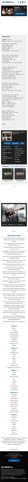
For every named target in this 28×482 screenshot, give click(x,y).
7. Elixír (16, 146)
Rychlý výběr (19, 13)
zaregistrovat (14, 455)
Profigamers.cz (7, 439)
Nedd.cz (18, 441)
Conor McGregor (14, 389)
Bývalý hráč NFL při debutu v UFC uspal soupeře (14, 321)
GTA (14, 356)
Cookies (6, 477)
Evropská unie (14, 341)
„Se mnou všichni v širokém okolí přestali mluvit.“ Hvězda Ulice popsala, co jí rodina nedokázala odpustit (14, 239)
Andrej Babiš (14, 394)
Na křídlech (14, 430)
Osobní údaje (11, 477)
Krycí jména (14, 428)
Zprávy (7, 438)
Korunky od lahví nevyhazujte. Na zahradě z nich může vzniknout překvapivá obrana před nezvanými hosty (14, 273)
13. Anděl (17, 159)
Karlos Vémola (14, 386)
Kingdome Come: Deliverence (14, 367)
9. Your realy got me (19, 151)
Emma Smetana (14, 410)
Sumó (14, 384)
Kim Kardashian (14, 402)
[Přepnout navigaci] (20, 2)
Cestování (18, 438)
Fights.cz (14, 370)
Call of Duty (14, 363)
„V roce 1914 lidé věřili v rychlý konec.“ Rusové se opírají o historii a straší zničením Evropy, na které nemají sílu (14, 312)
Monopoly (14, 422)
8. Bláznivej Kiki (18, 148)
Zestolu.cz (14, 415)
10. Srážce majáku (19, 153)
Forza (14, 360)
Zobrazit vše (23, 166)
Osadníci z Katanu (14, 420)
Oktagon (14, 374)
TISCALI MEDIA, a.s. (13, 478)
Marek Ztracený (14, 406)
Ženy (14, 438)
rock (19, 10)
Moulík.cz (23, 441)
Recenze (14, 350)
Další (22, 143)
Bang (14, 419)
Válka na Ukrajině (14, 332)
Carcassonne (14, 417)
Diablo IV (14, 358)
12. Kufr (17, 157)
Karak (14, 432)
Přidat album (15, 166)
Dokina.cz (10, 442)
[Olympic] (7, 10)
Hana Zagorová (14, 398)
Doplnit (14, 460)
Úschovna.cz (13, 441)
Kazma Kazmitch (14, 400)
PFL (14, 378)
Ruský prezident (14, 337)
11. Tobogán (18, 155)
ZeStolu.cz (14, 439)
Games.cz (14, 348)
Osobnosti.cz (14, 392)
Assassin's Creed (14, 352)
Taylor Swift (14, 408)
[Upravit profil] (25, 8)
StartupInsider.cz (17, 444)
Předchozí (7, 143)
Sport (11, 438)
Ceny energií (14, 339)
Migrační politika (14, 334)
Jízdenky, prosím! (14, 434)
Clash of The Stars (14, 376)
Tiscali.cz (14, 326)
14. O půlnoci (18, 161)
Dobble (14, 424)
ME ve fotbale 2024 (14, 336)
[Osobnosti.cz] (8, 2)
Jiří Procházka (14, 387)
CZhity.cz (15, 442)
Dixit (14, 426)
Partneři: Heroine (14, 449)
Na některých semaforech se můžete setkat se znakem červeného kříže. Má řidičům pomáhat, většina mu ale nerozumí (14, 307)
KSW (14, 380)
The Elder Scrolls (14, 365)
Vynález (14, 345)
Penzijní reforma (14, 343)
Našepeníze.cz (21, 442)
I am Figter (14, 382)
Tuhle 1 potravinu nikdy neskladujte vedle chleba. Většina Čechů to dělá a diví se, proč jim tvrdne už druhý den (14, 290)
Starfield (14, 354)
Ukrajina (14, 330)
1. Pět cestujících (6, 146)
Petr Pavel (14, 396)
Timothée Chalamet (14, 412)
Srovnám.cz (9, 444)
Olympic (17, 7)
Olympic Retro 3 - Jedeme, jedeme (14, 41)
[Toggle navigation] (25, 2)
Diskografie (5, 166)
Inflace (14, 328)
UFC (14, 372)
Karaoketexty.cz (5, 441)
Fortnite (14, 362)
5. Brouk (4, 160)
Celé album (15, 143)
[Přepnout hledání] (18, 2)
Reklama (2, 477)
